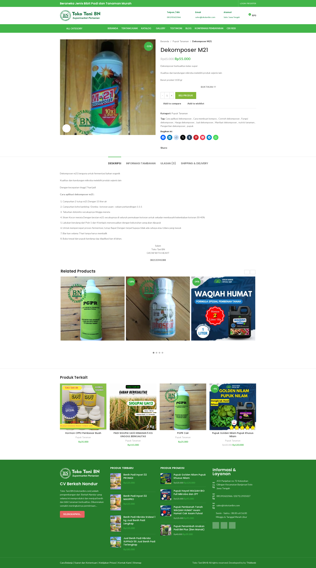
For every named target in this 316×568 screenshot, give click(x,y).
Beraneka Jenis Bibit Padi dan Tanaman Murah (96, 3)
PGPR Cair (183, 433)
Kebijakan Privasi (107, 562)
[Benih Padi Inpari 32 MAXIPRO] (115, 502)
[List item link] (233, 484)
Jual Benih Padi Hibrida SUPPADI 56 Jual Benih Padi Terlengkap (139, 541)
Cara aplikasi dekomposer (179, 118)
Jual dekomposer (204, 122)
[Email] (190, 15)
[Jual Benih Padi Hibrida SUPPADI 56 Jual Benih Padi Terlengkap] (115, 544)
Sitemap (137, 562)
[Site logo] (80, 15)
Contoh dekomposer (229, 118)
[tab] (114, 162)
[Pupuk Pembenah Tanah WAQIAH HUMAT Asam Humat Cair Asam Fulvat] (165, 512)
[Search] (240, 28)
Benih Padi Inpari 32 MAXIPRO (135, 497)
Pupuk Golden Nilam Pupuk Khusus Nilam (232, 434)
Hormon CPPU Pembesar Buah (83, 433)
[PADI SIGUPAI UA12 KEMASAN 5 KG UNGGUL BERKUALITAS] (133, 406)
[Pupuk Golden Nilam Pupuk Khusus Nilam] (165, 478)
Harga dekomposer (184, 122)
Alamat (228, 12)
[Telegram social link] (184, 148)
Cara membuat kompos (205, 118)
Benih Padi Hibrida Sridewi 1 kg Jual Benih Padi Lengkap (139, 520)
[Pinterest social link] (177, 148)
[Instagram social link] (230, 3)
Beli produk (186, 95)
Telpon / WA (173, 12)
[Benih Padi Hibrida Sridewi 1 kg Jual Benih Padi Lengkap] (115, 523)
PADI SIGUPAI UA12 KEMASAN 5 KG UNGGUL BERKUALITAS (133, 434)
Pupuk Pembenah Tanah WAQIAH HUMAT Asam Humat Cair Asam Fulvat (188, 510)
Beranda (164, 41)
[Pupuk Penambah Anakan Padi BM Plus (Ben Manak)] (165, 530)
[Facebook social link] (226, 3)
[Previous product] (246, 41)
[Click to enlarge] (66, 128)
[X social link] (173, 148)
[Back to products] (250, 41)
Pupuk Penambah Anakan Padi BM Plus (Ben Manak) (189, 528)
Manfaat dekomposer (226, 122)
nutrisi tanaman (246, 122)
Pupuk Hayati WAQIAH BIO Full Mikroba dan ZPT (189, 492)
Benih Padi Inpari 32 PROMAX (135, 476)
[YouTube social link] (234, 3)
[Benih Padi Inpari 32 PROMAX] (115, 481)
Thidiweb (251, 562)
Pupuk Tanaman (180, 41)
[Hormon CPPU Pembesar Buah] (83, 406)
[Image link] (79, 473)
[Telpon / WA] (161, 15)
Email (198, 12)
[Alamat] (218, 15)
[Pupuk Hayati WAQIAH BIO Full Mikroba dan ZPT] (165, 494)
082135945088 (158, 260)
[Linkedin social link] (181, 148)
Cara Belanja (66, 562)
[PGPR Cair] (183, 406)
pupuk (190, 126)
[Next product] (254, 41)
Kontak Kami (124, 562)
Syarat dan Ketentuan (85, 562)
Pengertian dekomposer (172, 126)
